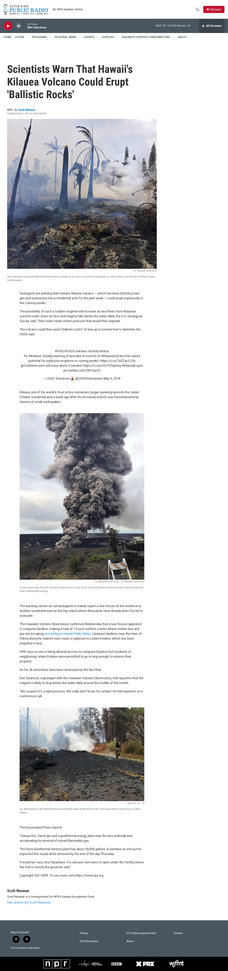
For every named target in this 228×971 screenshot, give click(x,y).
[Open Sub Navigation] (26, 37)
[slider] (24, 26)
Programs (39, 37)
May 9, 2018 (112, 378)
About (182, 37)
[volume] (19, 26)
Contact (178, 933)
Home (7, 37)
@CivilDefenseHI (33, 365)
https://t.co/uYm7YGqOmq (102, 365)
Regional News (65, 37)
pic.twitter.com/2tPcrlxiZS (81, 370)
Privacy (84, 933)
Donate (215, 9)
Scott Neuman (26, 110)
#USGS (70, 351)
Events (89, 37)
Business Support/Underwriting (146, 37)
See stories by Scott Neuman (29, 902)
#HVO (59, 351)
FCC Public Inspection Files (141, 933)
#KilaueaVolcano (113, 356)
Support (108, 37)
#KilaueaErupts (132, 365)
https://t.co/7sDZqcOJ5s (118, 361)
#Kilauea (35, 356)
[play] (8, 26)
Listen (19, 37)
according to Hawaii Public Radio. (68, 633)
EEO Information (89, 941)
